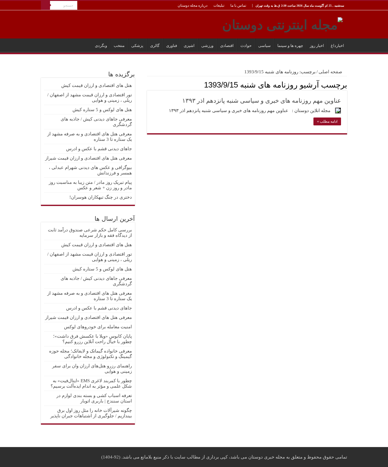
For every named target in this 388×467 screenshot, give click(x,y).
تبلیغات (218, 5)
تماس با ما (238, 5)
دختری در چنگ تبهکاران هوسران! (100, 197)
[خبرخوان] (148, 84)
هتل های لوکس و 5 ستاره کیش (102, 109)
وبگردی (101, 45)
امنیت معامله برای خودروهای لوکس (98, 326)
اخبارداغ (337, 45)
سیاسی (264, 45)
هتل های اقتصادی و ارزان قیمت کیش (96, 85)
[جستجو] (45, 5)
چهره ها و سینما (290, 45)
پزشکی (137, 45)
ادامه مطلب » (327, 121)
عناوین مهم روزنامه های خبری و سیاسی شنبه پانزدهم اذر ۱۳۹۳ (261, 100)
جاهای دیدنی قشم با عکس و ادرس (99, 148)
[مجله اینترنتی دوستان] (282, 23)
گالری (154, 45)
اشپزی (189, 45)
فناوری (171, 45)
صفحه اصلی (331, 71)
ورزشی (207, 45)
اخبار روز (317, 45)
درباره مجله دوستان (192, 5)
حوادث (246, 45)
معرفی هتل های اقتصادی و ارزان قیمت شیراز (88, 158)
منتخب (119, 45)
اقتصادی (227, 45)
